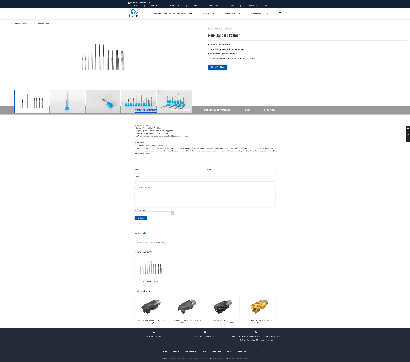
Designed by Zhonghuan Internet (238, 358)
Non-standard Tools (19, 23)
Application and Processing (217, 110)
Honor (247, 110)
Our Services (269, 110)
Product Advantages (180, 110)
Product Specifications (146, 110)
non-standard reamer (158, 242)
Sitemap (221, 358)
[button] (193, 101)
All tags (226, 358)
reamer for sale (142, 242)
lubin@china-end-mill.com (140, 3)
